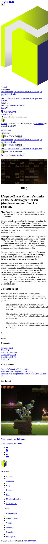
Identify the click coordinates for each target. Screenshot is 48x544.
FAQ (8, 494)
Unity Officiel (11, 514)
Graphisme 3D (8, 357)
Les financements (21, 92)
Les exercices (33, 92)
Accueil (4, 87)
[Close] (24, 153)
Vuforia (9, 523)
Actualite (7, 348)
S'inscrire (5, 133)
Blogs (3, 108)
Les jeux (15, 98)
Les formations (7, 92)
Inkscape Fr (11, 536)
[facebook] (7, 450)
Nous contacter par (13, 439)
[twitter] (7, 448)
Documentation (9, 352)
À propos (10, 481)
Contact (9, 490)
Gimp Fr (9, 532)
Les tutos (4, 105)
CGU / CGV (11, 504)
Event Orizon (30, 541)
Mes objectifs (6, 98)
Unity (5, 359)
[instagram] (7, 452)
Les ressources (25, 98)
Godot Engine (8, 355)
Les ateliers (39, 124)
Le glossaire (37, 98)
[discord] (7, 457)
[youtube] (7, 454)
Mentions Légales (13, 499)
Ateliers (4, 101)
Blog (12, 126)
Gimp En (10, 527)
